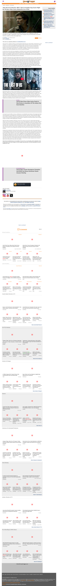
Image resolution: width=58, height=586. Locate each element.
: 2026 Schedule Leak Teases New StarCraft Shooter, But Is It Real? (49, 11)
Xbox (23, 3)
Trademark (34, 574)
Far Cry (21, 251)
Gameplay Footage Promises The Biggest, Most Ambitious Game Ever (49, 18)
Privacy (28, 574)
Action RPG (20, 281)
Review (36, 38)
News (20, 3)
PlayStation (27, 3)
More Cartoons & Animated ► (36, 460)
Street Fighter (10, 281)
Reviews (7, 5)
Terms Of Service (15, 574)
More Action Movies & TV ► (37, 527)
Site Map (8, 574)
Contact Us (4, 584)
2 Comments (23, 229)
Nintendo (31, 3)
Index (5, 574)
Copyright (30, 574)
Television (7, 38)
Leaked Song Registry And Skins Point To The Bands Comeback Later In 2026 (49, 22)
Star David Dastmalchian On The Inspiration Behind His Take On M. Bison (49, 14)
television (12, 5)
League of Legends (29, 281)
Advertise (41, 574)
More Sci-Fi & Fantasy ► (37, 358)
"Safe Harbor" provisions (29, 202)
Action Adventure (39, 281)
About (11, 574)
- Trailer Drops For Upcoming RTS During (49, 26)
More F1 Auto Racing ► (37, 494)
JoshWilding (5, 37)
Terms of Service (23, 204)
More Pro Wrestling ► (38, 561)
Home (4, 5)
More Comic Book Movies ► (37, 324)
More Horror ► (39, 425)
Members (37, 3)
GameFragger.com (9, 208)
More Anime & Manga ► (37, 391)
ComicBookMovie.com (8, 39)
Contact (38, 574)
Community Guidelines (31, 204)
